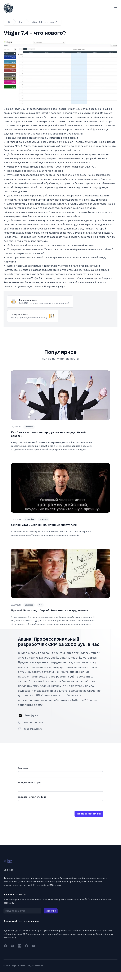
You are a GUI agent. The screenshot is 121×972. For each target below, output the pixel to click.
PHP (40, 605)
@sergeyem (31, 715)
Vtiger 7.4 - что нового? (45, 22)
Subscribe (50, 910)
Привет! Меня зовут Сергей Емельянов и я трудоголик (49, 610)
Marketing (29, 519)
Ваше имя (23, 768)
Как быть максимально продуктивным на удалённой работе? (48, 434)
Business (29, 427)
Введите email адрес (29, 782)
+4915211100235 (33, 722)
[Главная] (8, 22)
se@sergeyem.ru (33, 728)
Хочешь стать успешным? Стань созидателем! (44, 525)
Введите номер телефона (32, 796)
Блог (21, 22)
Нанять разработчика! (89, 813)
